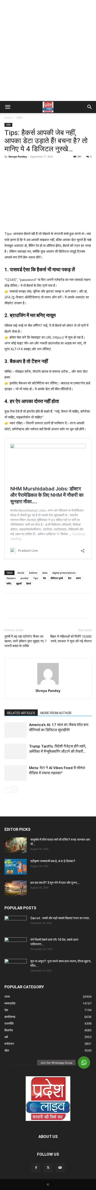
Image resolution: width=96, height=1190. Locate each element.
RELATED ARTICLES (21, 713)
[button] (7, 107)
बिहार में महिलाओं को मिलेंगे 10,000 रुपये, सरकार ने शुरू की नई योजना (71, 638)
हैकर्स (28, 583)
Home (8, 118)
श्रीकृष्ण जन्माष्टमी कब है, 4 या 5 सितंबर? (52, 861)
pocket (24, 578)
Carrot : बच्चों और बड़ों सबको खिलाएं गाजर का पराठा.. (60, 918)
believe (33, 572)
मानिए (8, 583)
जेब (44, 578)
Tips (35, 578)
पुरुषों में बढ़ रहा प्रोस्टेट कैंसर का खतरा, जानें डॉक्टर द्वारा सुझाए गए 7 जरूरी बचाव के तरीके (25, 641)
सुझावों (18, 583)
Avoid (20, 572)
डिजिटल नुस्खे (57, 578)
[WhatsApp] (39, 166)
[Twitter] (19, 166)
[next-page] (14, 789)
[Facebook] (8, 166)
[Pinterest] (29, 166)
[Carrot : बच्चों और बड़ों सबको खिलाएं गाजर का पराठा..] (15, 922)
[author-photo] (48, 684)
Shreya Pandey (17, 156)
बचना (78, 578)
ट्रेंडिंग (19, 118)
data (44, 572)
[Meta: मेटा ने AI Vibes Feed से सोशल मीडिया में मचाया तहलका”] (15, 773)
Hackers (11, 578)
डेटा (69, 578)
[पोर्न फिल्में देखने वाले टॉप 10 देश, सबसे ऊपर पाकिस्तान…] (15, 943)
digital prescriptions (63, 572)
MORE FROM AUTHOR (55, 713)
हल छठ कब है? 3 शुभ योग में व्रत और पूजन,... (55, 882)
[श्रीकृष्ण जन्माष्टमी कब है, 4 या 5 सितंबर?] (15, 867)
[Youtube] (60, 1167)
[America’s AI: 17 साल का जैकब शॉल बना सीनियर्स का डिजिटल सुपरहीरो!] (15, 730)
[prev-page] (7, 789)
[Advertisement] (48, 50)
